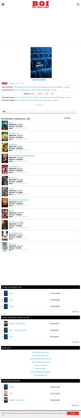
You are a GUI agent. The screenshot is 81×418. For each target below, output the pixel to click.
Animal (11, 300)
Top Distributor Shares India (41, 356)
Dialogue (4, 83)
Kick (16, 87)
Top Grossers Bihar (40, 369)
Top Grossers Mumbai (40, 365)
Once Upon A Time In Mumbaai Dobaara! (42, 87)
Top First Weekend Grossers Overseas (40, 359)
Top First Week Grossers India (40, 352)
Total (52, 94)
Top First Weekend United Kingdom (41, 372)
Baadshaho (59, 87)
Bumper (32, 94)
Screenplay (12, 83)
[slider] (21, 128)
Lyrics (22, 83)
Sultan (11, 394)
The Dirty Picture (36, 90)
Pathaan (11, 306)
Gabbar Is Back (24, 87)
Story (18, 83)
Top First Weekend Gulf (40, 375)
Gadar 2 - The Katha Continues (17, 330)
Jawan (11, 293)
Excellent (39, 94)
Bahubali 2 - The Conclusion (17, 324)
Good (46, 94)
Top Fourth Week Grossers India (40, 362)
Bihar (4, 111)
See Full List (67, 87)
